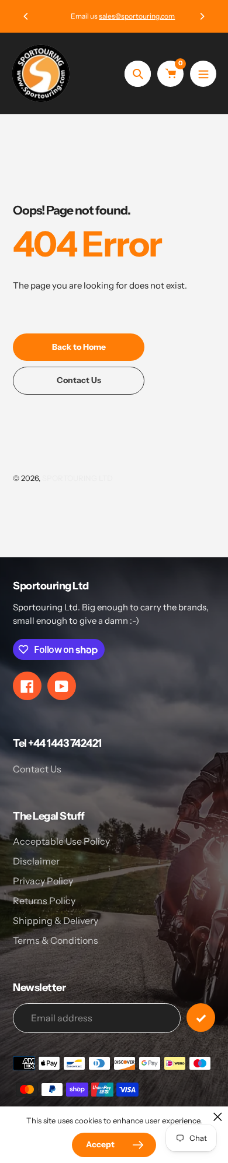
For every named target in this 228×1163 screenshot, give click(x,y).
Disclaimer (36, 861)
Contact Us (37, 769)
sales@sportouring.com (128, 16)
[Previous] (26, 16)
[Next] (202, 16)
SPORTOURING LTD (77, 478)
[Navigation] (203, 74)
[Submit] (200, 1017)
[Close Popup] (217, 1116)
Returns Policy (44, 900)
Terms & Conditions (55, 940)
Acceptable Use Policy (61, 841)
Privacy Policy (43, 881)
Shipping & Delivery (55, 920)
